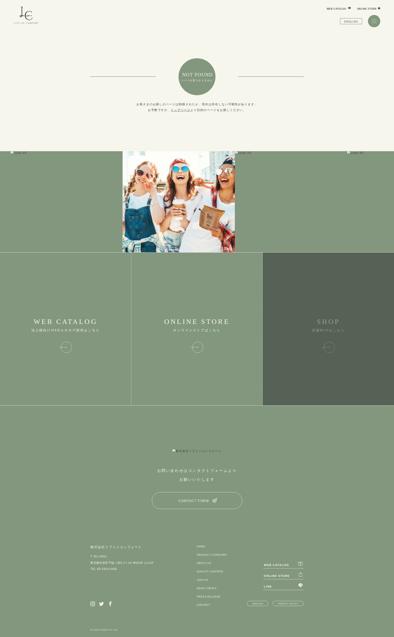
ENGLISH (351, 21)
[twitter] (101, 604)
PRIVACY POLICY (288, 604)
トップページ (180, 110)
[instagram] (92, 604)
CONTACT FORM (193, 501)
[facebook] (110, 604)
